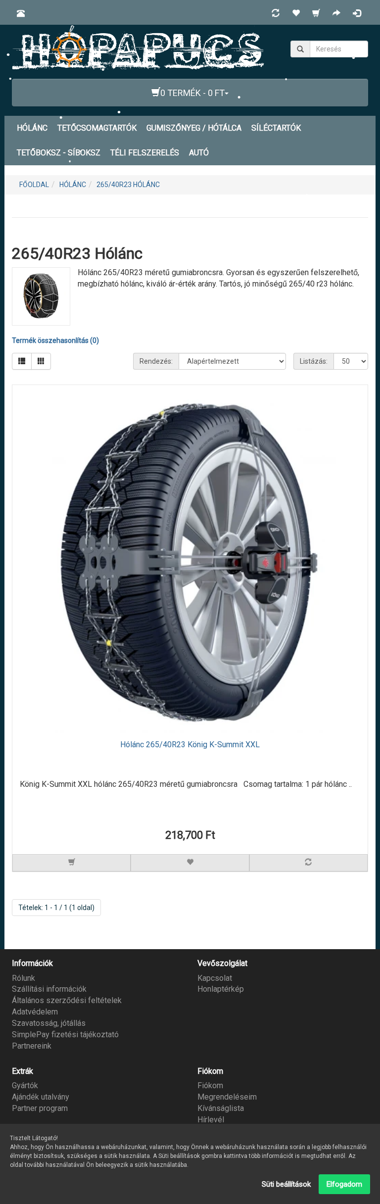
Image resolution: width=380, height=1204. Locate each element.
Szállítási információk (49, 989)
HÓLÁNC (32, 128)
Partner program (40, 1108)
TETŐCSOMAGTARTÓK (97, 128)
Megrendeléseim (227, 1097)
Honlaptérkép (220, 989)
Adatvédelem (35, 1011)
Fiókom (210, 1085)
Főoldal (34, 185)
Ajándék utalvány (40, 1097)
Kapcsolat (214, 978)
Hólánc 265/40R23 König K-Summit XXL (190, 744)
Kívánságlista (220, 1108)
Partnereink (31, 1046)
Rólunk (23, 978)
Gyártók (25, 1085)
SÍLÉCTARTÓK (276, 128)
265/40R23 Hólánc (128, 185)
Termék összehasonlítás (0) (55, 340)
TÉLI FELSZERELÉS (144, 152)
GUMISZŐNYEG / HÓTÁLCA (193, 128)
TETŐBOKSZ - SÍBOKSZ (58, 152)
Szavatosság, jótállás (49, 1023)
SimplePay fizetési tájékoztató (65, 1034)
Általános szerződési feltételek (67, 1000)
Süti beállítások (286, 1184)
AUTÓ (199, 152)
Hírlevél (210, 1119)
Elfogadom (344, 1184)
